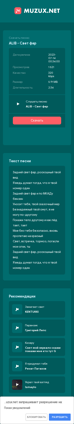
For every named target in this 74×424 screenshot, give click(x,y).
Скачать (37, 121)
